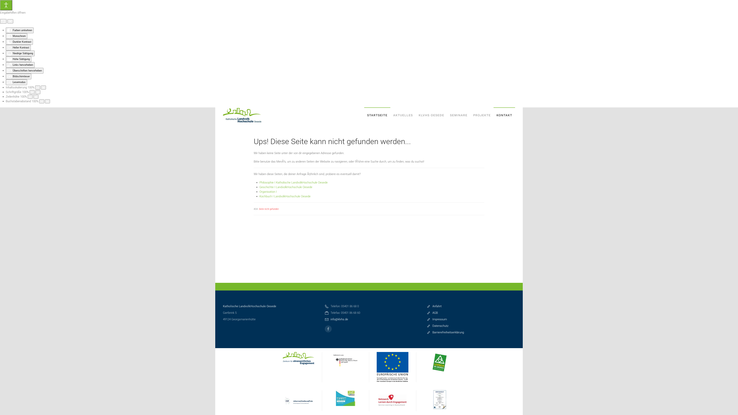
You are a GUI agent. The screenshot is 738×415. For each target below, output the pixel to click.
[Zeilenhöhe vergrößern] (35, 97)
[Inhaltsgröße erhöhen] (43, 87)
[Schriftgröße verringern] (32, 92)
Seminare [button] (458, 115)
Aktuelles (403, 115)
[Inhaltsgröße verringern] (37, 87)
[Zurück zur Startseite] (242, 115)
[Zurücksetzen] (3, 21)
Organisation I (268, 191)
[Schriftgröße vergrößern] (37, 92)
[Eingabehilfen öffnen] (6, 5)
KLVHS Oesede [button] (431, 115)
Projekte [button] (482, 115)
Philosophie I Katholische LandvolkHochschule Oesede (293, 182)
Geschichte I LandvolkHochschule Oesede (285, 187)
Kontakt (504, 115)
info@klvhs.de (339, 319)
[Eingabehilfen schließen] (10, 21)
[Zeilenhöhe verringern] (30, 97)
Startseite (377, 115)
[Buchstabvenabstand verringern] (41, 101)
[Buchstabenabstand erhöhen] (47, 101)
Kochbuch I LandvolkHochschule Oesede (285, 196)
